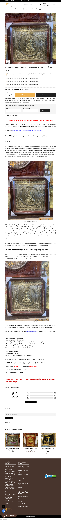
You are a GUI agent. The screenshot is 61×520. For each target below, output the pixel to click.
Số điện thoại (26, 108)
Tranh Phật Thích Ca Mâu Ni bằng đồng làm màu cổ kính (12, 450)
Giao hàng (20, 501)
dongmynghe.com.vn (10, 504)
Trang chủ (7, 9)
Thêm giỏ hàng (25, 94)
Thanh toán (21, 498)
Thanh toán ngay (46, 94)
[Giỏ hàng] (54, 4)
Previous (6, 444)
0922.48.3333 (8, 498)
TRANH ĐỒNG (14, 9)
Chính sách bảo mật (23, 496)
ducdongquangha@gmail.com (12, 501)
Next (54, 444)
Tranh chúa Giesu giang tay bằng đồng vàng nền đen (48, 450)
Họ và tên (8, 108)
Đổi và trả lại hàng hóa (23, 503)
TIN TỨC (20, 487)
